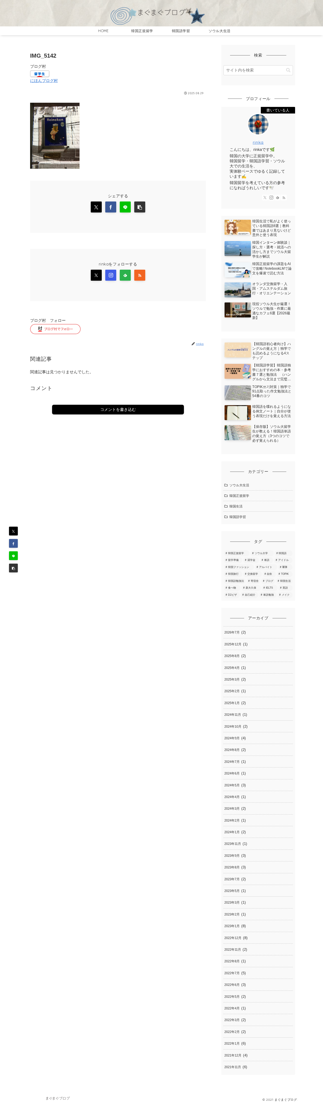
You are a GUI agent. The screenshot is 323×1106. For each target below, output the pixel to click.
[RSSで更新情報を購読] (139, 275)
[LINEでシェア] (13, 555)
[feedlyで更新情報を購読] (125, 275)
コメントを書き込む (118, 409)
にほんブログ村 (44, 81)
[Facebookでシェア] (13, 543)
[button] (13, 568)
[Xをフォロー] (96, 275)
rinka (258, 142)
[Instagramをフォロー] (110, 275)
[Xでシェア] (13, 531)
